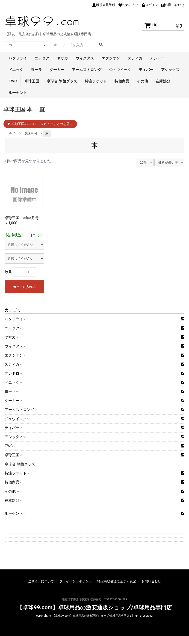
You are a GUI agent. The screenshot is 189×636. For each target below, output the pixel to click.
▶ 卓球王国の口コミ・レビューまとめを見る (40, 124)
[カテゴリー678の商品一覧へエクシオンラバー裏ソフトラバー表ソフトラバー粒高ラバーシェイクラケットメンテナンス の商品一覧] (182, 355)
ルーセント (18, 92)
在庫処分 (163, 81)
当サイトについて (41, 581)
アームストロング (86, 69)
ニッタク (42, 58)
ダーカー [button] (12, 400)
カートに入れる (24, 287)
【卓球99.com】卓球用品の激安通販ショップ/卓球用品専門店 (94, 607)
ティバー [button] (12, 428)
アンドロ (157, 58)
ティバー (146, 69)
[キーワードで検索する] (101, 45)
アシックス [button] (14, 437)
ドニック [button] (12, 382)
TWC (13, 81)
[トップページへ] (43, 21)
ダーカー (57, 69)
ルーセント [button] (14, 513)
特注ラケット (96, 81)
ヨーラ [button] (10, 391)
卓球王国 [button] (12, 455)
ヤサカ (62, 58)
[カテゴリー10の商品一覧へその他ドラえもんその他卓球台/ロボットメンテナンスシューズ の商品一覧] (182, 491)
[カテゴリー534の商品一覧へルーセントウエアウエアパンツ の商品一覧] (182, 513)
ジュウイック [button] (16, 419)
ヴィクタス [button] (14, 346)
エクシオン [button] (14, 355)
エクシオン (111, 58)
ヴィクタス (85, 58)
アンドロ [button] (12, 373)
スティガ (135, 58)
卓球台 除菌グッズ (62, 81)
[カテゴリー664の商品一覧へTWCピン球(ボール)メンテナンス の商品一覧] (182, 446)
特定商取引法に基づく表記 (116, 581)
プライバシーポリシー (75, 581)
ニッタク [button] (12, 328)
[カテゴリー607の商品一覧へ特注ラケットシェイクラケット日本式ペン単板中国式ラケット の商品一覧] (182, 473)
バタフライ (18, 58)
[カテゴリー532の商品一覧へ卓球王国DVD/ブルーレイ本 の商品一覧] (182, 455)
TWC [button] (9, 446)
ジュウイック (120, 69)
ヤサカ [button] (10, 337)
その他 (142, 81)
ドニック (16, 69)
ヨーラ (36, 69)
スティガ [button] (12, 364)
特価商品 (122, 81)
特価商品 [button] (12, 482)
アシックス (170, 69)
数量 (8, 272)
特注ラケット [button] (16, 473)
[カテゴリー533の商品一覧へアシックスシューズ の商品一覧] (182, 436)
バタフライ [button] (14, 319)
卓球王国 (31, 81)
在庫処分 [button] (12, 500)
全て (12, 133)
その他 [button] (11, 491)
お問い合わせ (151, 581)
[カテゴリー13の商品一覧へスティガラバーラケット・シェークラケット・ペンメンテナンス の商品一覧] (182, 364)
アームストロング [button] (19, 409)
